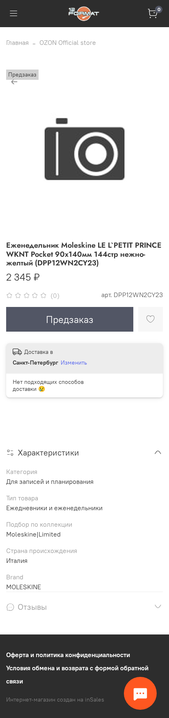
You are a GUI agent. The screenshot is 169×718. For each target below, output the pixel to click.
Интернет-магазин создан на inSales (55, 699)
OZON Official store (67, 42)
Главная (17, 42)
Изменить (74, 362)
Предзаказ (70, 319)
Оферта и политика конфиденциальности (68, 655)
